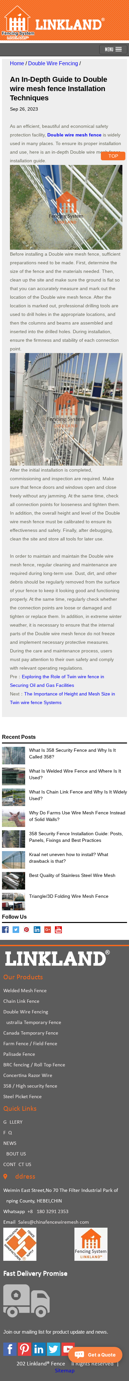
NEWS (9, 1143)
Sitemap (64, 1371)
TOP (113, 156)
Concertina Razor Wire (27, 1075)
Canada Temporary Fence (30, 1033)
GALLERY (12, 1122)
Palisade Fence (19, 1054)
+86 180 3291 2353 (47, 1211)
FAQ (7, 1133)
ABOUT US (14, 1154)
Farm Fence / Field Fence (30, 1044)
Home (17, 63)
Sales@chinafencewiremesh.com (53, 1222)
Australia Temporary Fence (32, 1022)
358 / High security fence (30, 1086)
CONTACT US (17, 1164)
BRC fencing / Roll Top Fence (34, 1065)
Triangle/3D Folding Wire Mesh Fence (68, 896)
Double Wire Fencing (53, 63)
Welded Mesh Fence (25, 991)
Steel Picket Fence (22, 1097)
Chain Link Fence (21, 1001)
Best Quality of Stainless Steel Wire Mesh (72, 875)
